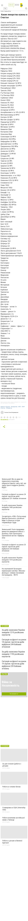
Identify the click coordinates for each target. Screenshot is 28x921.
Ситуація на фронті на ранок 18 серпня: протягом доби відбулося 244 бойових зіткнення (14, 643)
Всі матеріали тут (14, 694)
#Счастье (3, 408)
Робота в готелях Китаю (11, 787)
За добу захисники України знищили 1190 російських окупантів (13, 654)
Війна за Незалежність (10, 683)
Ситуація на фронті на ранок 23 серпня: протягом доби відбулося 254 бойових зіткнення (14, 548)
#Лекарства (9, 408)
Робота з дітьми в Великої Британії (12, 842)
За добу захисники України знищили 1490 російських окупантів (12, 507)
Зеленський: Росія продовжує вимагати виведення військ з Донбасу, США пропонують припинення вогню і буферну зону (13, 533)
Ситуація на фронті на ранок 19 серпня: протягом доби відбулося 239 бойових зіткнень (14, 665)
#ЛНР (23, 406)
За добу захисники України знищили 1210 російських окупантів (13, 632)
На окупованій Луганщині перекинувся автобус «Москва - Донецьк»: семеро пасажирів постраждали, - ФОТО (14, 572)
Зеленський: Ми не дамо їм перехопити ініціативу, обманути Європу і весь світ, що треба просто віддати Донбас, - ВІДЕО (14, 483)
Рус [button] (5, 8)
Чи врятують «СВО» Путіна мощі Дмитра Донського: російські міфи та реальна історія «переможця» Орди (14, 519)
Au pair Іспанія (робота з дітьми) (11, 765)
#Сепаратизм (14, 406)
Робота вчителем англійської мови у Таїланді (13, 819)
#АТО (19, 406)
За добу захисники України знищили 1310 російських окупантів (12, 560)
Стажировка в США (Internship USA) (13, 809)
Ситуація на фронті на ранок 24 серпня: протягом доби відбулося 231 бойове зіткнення (14, 496)
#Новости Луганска (5, 406)
